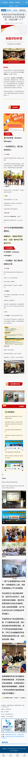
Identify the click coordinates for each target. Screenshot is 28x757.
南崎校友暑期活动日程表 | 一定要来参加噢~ (14, 734)
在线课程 (17, 2)
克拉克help (11, 487)
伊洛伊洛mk (13, 435)
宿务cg (7, 487)
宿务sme (4, 485)
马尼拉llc (8, 457)
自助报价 (11, 2)
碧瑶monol (7, 455)
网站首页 (5, 2)
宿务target (17, 455)
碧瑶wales (12, 455)
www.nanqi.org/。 (5, 706)
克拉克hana (19, 435)
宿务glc (8, 485)
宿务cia (20, 485)
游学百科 (15, 10)
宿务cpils (17, 485)
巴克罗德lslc (8, 435)
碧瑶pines (12, 485)
